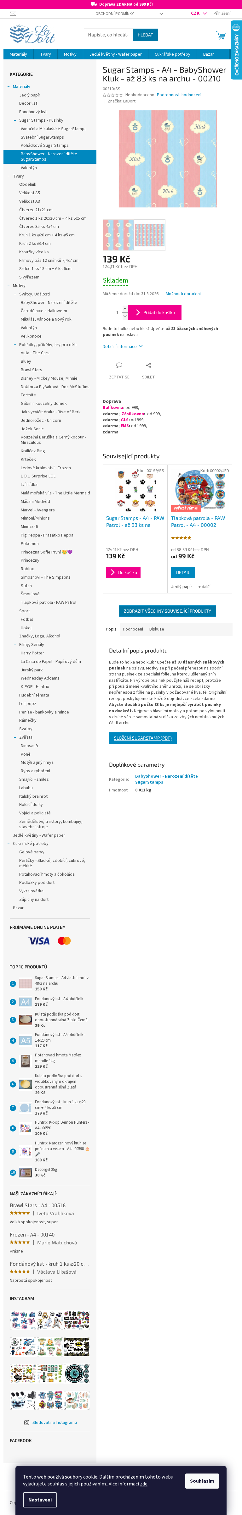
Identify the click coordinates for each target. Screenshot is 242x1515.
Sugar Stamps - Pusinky (41, 120)
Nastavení (40, 1499)
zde (143, 1483)
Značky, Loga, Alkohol (39, 636)
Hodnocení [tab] (133, 629)
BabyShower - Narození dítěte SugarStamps (49, 157)
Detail (183, 572)
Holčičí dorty (31, 805)
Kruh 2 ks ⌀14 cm (35, 243)
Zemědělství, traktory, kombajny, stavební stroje (51, 824)
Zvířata (25, 737)
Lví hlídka (29, 485)
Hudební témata (34, 695)
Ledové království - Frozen (46, 468)
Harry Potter (32, 653)
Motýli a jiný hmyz (37, 762)
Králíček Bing (33, 451)
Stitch (26, 586)
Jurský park (32, 670)
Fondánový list (33, 112)
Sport (24, 611)
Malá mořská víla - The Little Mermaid (55, 493)
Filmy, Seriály (31, 645)
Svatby (25, 729)
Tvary (18, 176)
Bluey (26, 361)
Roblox (27, 569)
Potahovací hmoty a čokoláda (47, 874)
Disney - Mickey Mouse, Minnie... (50, 378)
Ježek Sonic (32, 429)
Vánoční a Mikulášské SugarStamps (54, 129)
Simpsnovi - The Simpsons (46, 577)
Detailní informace (120, 347)
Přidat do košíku (159, 312)
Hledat (145, 34)
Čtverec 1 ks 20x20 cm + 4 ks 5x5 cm (53, 218)
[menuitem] (18, 54)
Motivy (19, 286)
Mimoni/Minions (35, 518)
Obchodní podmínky (114, 14)
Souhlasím (202, 1481)
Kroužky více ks (34, 252)
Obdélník (27, 184)
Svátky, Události (34, 294)
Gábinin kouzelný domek (44, 403)
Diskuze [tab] (156, 629)
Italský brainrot (33, 796)
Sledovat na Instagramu (54, 1422)
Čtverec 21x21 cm (36, 210)
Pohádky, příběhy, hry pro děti (48, 345)
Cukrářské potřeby (31, 843)
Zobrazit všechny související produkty (167, 611)
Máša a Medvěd (35, 502)
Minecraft (29, 527)
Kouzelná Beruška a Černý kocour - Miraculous (53, 440)
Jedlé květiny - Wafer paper (39, 835)
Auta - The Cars (35, 353)
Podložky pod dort (37, 882)
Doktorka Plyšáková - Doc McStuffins (55, 387)
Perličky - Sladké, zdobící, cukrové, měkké (52, 863)
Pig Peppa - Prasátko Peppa (47, 535)
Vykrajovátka (31, 891)
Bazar (18, 908)
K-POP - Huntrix (35, 687)
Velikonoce (31, 336)
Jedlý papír (29, 95)
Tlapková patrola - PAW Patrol (48, 602)
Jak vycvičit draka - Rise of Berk (51, 412)
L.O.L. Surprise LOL (38, 476)
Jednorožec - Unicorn (41, 420)
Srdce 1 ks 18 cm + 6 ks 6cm (45, 269)
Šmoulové (30, 594)
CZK (195, 13)
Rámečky (28, 720)
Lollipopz (27, 704)
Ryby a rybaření (35, 771)
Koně (26, 754)
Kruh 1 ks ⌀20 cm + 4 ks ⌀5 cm (47, 235)
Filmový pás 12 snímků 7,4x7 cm (48, 260)
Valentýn (29, 168)
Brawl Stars (31, 370)
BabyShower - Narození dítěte (49, 303)
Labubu (26, 788)
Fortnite (28, 395)
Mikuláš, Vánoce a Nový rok (46, 319)
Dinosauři (29, 746)
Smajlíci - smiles (34, 779)
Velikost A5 (29, 193)
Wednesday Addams (40, 678)
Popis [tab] (111, 629)
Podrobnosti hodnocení (179, 95)
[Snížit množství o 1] (125, 316)
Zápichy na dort (34, 899)
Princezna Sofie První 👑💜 (46, 552)
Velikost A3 (29, 201)
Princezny (30, 560)
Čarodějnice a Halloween (44, 311)
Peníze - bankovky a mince (44, 712)
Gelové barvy (31, 852)
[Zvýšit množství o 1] (125, 308)
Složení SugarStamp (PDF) (143, 738)
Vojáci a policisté (35, 813)
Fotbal (27, 619)
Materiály (21, 87)
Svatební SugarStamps (42, 137)
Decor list (28, 103)
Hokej (26, 628)
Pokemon (30, 544)
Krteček (28, 459)
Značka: (121, 101)
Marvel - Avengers (38, 510)
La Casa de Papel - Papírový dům (51, 661)
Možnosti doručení (183, 294)
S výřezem (29, 277)
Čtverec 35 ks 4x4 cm (39, 226)
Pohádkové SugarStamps (45, 145)
